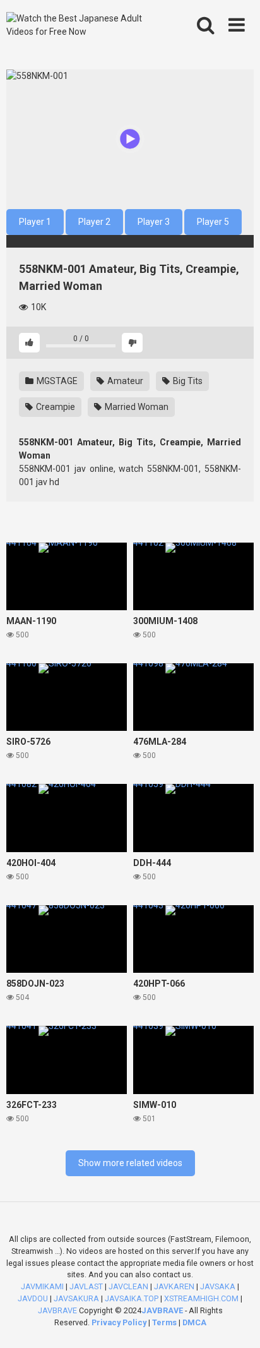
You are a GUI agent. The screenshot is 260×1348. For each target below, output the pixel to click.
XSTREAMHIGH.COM (201, 1298)
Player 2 (94, 222)
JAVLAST (86, 1286)
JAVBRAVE (57, 1310)
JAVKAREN (174, 1286)
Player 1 (35, 222)
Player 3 (154, 222)
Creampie (54, 407)
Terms (165, 1322)
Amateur (124, 381)
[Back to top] (237, 1322)
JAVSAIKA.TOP (131, 1298)
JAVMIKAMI (42, 1286)
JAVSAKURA (76, 1298)
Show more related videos (130, 1163)
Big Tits (187, 381)
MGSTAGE (56, 381)
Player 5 (213, 222)
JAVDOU (33, 1298)
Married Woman (135, 407)
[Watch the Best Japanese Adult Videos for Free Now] (80, 25)
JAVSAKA (217, 1286)
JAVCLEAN (128, 1286)
